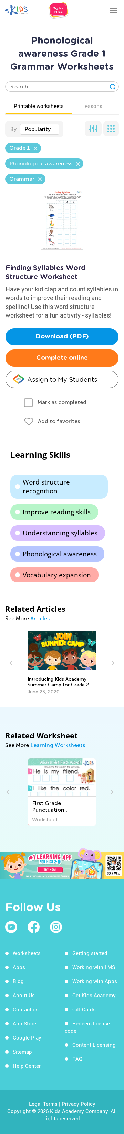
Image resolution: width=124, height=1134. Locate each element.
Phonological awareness (60, 553)
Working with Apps (94, 981)
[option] (62, 663)
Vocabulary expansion (57, 574)
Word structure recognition (46, 487)
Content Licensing (94, 1044)
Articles (40, 618)
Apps (19, 967)
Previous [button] (12, 662)
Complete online (62, 358)
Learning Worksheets (57, 745)
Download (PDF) (62, 337)
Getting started (89, 952)
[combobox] (39, 129)
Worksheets (27, 952)
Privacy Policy (78, 1103)
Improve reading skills (57, 512)
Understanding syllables (60, 533)
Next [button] (111, 662)
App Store (24, 1023)
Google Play (27, 1037)
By (13, 129)
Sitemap (22, 1051)
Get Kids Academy (94, 995)
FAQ (77, 1058)
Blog (18, 981)
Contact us (26, 1009)
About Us (24, 995)
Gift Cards (84, 1009)
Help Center (27, 1065)
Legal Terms (43, 1103)
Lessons (92, 105)
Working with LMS (93, 967)
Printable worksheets (39, 105)
